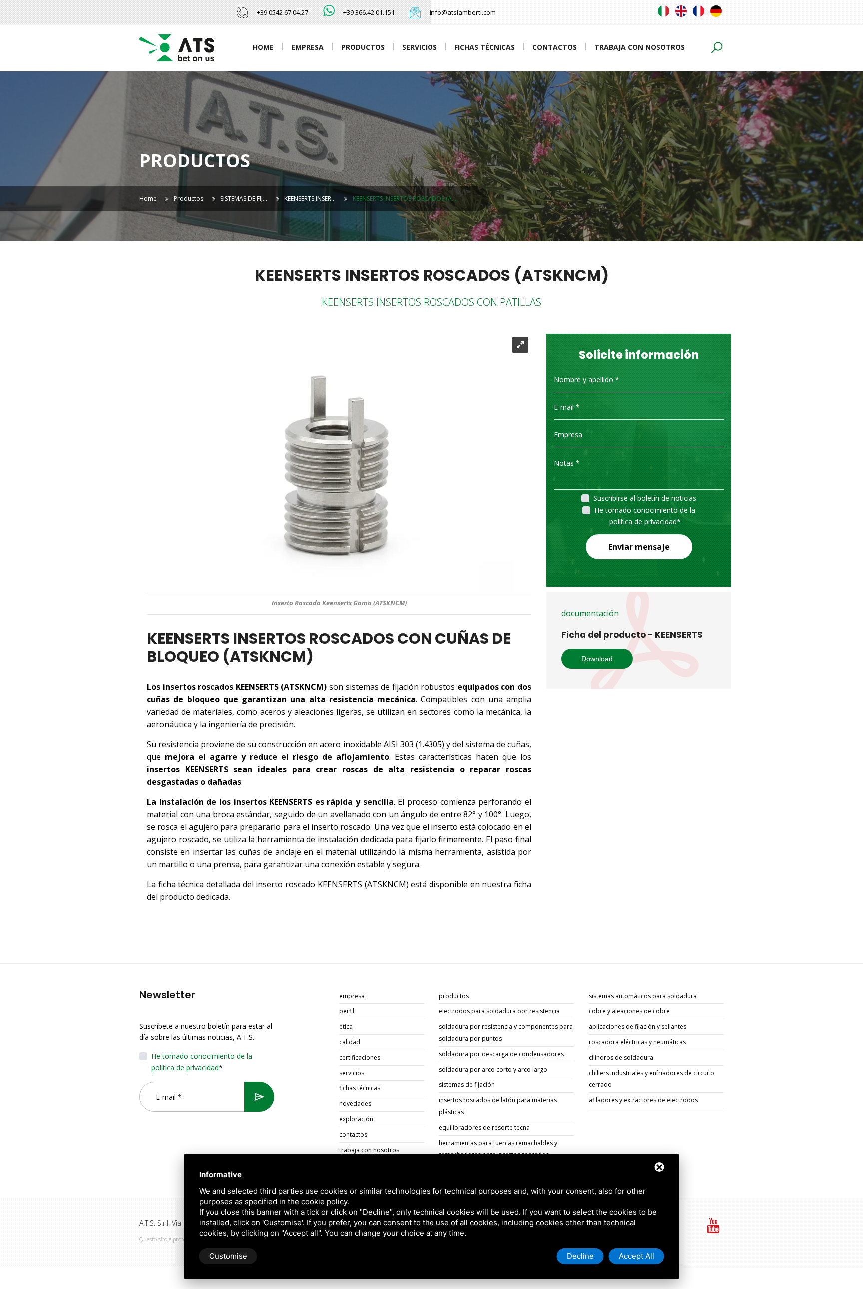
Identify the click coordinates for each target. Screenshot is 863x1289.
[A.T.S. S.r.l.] (176, 47)
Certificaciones (359, 1057)
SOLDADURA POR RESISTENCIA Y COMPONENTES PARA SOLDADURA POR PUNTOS (506, 1032)
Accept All (636, 1256)
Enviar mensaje (639, 546)
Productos (363, 47)
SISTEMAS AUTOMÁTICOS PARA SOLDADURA (643, 996)
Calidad (349, 1042)
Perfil (346, 1011)
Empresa (307, 47)
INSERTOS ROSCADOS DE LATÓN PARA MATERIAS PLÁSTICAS (498, 1106)
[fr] (698, 11)
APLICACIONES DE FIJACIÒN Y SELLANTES (637, 1026)
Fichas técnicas (484, 47)
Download (597, 659)
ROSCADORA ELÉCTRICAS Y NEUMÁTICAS (637, 1042)
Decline (580, 1256)
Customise (228, 1256)
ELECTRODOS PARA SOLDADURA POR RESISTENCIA (499, 1011)
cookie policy (324, 1201)
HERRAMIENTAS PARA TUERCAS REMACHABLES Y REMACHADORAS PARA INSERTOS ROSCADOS (498, 1149)
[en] (681, 11)
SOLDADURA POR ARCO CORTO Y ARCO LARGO (493, 1069)
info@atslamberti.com (463, 12)
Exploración (356, 1119)
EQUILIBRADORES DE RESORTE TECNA (484, 1127)
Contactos (554, 47)
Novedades (355, 1103)
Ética (346, 1026)
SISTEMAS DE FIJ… (243, 198)
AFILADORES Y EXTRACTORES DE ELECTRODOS (643, 1100)
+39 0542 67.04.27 (282, 12)
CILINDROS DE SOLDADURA (621, 1057)
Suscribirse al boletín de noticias (644, 498)
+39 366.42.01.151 (369, 12)
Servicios (419, 47)
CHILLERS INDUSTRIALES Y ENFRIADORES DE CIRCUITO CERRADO (651, 1079)
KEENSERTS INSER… (310, 198)
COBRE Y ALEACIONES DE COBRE (629, 1011)
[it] (663, 11)
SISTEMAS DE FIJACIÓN (467, 1084)
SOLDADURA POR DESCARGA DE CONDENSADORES (501, 1054)
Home (263, 47)
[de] (716, 11)
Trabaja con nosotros (639, 47)
